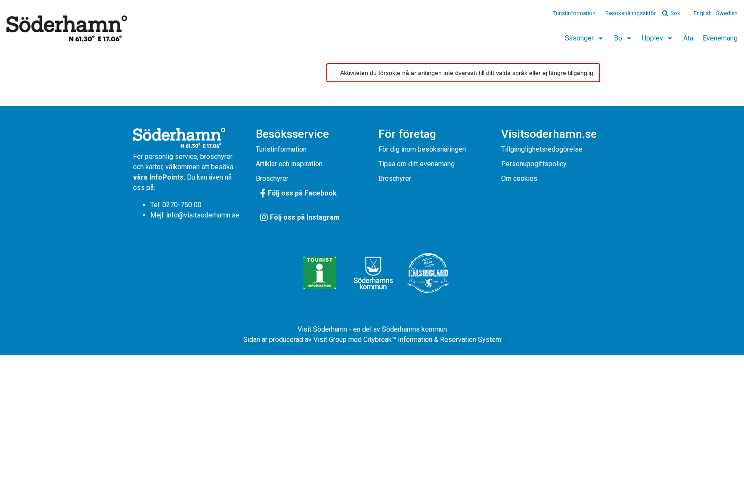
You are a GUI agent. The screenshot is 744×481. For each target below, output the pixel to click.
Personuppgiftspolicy (534, 164)
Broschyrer (272, 178)
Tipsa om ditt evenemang (416, 164)
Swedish (727, 13)
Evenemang (720, 38)
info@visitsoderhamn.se (202, 215)
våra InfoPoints (158, 177)
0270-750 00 (182, 205)
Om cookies (519, 178)
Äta (688, 38)
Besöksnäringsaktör (630, 13)
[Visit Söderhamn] (66, 28)
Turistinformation (574, 13)
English (703, 13)
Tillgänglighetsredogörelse (542, 149)
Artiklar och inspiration (289, 164)
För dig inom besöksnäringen (422, 149)
